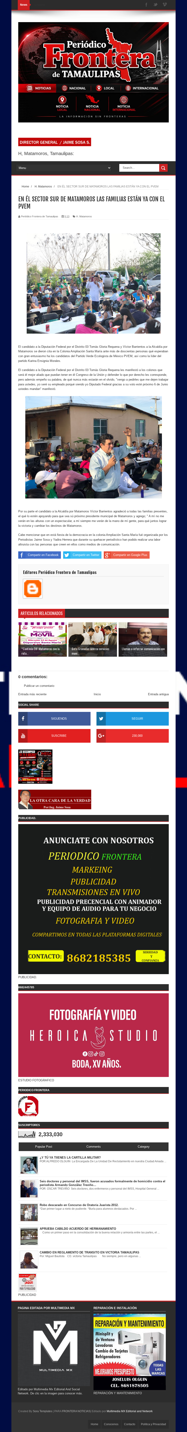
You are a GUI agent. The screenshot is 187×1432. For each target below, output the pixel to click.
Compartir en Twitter (86, 555)
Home (94, 1424)
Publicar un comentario (39, 685)
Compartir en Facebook (43, 555)
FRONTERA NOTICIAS (76, 1411)
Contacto (129, 1424)
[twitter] (155, 5)
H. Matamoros (84, 216)
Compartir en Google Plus (130, 555)
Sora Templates (42, 1411)
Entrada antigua (158, 694)
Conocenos (111, 1424)
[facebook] (146, 5)
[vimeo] (164, 5)
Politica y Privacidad (153, 1424)
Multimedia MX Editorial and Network (130, 1411)
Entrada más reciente (32, 694)
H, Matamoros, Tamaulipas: (46, 153)
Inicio (97, 694)
